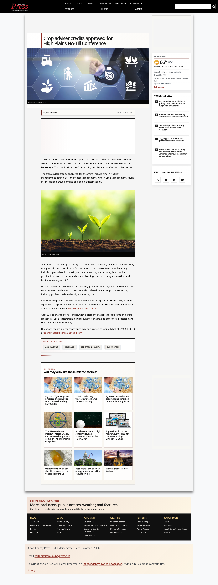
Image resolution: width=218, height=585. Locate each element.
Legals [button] (104, 9)
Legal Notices (89, 535)
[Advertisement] (88, 136)
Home (68, 3)
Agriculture (51, 347)
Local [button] (78, 3)
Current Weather (117, 521)
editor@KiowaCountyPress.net (52, 556)
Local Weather (116, 532)
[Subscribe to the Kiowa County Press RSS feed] (174, 180)
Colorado (69, 347)
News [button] (89, 3)
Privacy (167, 532)
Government (89, 521)
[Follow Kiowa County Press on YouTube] (182, 180)
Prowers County (64, 529)
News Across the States (40, 525)
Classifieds (136, 3)
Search (166, 521)
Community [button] (104, 3)
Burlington (113, 347)
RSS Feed (168, 525)
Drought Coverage (118, 529)
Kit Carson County (90, 347)
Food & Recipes (143, 521)
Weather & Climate (118, 525)
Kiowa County (63, 521)
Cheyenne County (64, 525)
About (138, 9)
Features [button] (69, 9)
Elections (34, 532)
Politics (33, 529)
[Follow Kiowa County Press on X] (158, 180)
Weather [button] (120, 3)
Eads (59, 532)
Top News (34, 521)
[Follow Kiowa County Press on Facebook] (166, 180)
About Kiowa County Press (175, 529)
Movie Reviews (143, 525)
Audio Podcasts (143, 529)
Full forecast (159, 87)
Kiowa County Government (95, 525)
